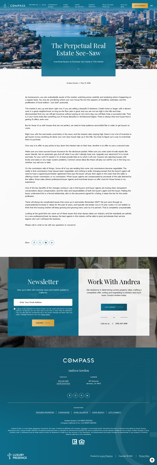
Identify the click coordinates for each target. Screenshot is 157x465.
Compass (84, 428)
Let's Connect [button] (139, 6)
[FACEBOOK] (69, 395)
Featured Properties (45, 412)
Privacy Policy (45, 314)
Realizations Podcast (108, 6)
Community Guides (53, 6)
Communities (64, 412)
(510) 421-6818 (124, 6)
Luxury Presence (106, 456)
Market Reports (92, 6)
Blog (44, 5)
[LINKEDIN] (87, 395)
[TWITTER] (81, 395)
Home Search (66, 6)
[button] (114, 307)
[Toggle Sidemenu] (151, 5)
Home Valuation (79, 6)
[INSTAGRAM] (75, 395)
